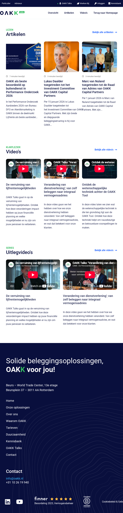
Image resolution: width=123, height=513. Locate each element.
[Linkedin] (8, 502)
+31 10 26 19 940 (17, 482)
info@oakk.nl (14, 478)
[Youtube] (20, 502)
